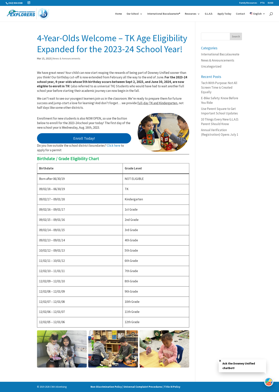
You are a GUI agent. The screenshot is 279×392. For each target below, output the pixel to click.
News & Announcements (66, 58)
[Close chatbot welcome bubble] (220, 360)
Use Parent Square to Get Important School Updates (219, 111)
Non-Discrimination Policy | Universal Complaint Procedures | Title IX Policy (135, 386)
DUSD (270, 3)
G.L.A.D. (209, 14)
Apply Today (224, 14)
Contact (240, 14)
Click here (113, 145)
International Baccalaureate (220, 54)
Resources (190, 14)
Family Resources (248, 3)
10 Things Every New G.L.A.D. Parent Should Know (220, 121)
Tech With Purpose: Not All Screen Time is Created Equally (219, 87)
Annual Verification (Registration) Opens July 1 (219, 132)
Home (118, 14)
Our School (133, 14)
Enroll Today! (84, 138)
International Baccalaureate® (163, 14)
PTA (262, 3)
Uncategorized (211, 66)
